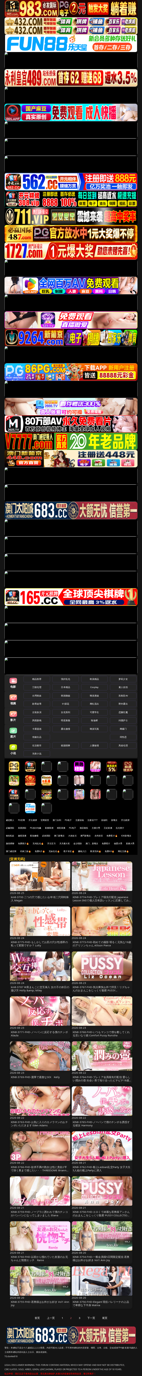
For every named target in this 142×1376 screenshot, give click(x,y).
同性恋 (123, 737)
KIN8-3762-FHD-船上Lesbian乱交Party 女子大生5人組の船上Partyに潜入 (101, 1168)
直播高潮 (49, 827)
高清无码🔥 (95, 851)
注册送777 (92, 820)
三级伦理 (36, 687)
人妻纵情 (94, 745)
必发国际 (46, 835)
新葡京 (114, 820)
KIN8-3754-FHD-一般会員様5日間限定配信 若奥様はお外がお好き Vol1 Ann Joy (101, 1258)
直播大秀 (130, 843)
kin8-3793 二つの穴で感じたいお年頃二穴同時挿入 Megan (40, 898)
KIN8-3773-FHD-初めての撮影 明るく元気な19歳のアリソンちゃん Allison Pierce (102, 943)
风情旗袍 (36, 720)
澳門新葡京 (85, 835)
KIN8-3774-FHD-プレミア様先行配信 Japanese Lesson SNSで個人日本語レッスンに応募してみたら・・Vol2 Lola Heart (101, 900)
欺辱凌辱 (36, 703)
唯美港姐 (94, 695)
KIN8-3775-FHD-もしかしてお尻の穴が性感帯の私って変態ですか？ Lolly (39, 943)
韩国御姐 (65, 695)
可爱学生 (94, 712)
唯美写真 (94, 728)
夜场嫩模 (34, 835)
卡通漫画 (36, 728)
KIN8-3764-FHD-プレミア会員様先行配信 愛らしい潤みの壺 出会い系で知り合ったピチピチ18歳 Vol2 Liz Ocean (101, 1080)
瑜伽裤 (94, 720)
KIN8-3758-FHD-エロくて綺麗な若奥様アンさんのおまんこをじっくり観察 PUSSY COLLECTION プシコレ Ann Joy (101, 1215)
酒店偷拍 (84, 827)
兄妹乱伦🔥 (54, 851)
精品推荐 (36, 679)
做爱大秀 (118, 843)
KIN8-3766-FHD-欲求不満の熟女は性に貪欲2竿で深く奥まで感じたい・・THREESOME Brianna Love (39, 1170)
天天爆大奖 (64, 843)
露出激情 (65, 728)
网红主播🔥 (123, 851)
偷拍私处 (10, 835)
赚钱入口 (82, 851)
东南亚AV (123, 695)
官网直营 (45, 820)
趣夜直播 (22, 835)
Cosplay (94, 687)
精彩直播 (61, 827)
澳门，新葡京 (92, 843)
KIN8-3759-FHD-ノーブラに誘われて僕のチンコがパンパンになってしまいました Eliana (39, 1213)
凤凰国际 (22, 827)
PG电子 (68, 820)
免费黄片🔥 (23, 843)
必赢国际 (10, 827)
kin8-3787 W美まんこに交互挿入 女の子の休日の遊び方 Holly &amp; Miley (40, 988)
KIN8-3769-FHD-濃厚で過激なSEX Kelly (35, 1077)
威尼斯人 (10, 820)
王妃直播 (108, 827)
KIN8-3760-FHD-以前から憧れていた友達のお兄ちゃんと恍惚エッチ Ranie (39, 1258)
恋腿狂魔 (123, 712)
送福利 (104, 820)
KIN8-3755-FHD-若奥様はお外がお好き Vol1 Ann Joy (40, 1303)
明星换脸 (65, 720)
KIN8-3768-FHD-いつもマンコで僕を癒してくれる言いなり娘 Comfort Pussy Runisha (101, 1033)
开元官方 (51, 843)
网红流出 (94, 703)
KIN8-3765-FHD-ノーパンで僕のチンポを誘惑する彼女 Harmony (101, 1123)
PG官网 (21, 820)
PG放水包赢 (35, 827)
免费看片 (106, 843)
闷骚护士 (123, 720)
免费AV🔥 (109, 851)
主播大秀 (96, 827)
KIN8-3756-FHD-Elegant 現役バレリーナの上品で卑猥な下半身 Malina (101, 1303)
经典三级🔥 (25, 851)
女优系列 (65, 712)
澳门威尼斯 (11, 851)
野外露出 (123, 703)
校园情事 (65, 745)
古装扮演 (36, 712)
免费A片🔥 (40, 851)
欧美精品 (94, 679)
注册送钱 (80, 820)
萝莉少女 (123, 679)
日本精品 (65, 687)
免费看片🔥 (112, 835)
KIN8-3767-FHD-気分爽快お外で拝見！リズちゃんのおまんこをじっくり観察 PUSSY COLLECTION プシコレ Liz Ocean (101, 990)
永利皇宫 (99, 835)
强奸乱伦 (65, 679)
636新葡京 (126, 835)
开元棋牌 (33, 820)
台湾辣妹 (36, 695)
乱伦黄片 (120, 827)
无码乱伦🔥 (38, 843)
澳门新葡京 (59, 835)
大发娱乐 (72, 835)
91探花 (65, 703)
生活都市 (36, 745)
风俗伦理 (123, 745)
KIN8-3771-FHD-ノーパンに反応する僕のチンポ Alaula (39, 1033)
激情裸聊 (10, 843)
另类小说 (36, 753)
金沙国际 (77, 843)
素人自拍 (123, 687)
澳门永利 (57, 820)
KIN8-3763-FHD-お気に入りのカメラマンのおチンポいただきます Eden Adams (39, 1123)
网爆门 (123, 728)
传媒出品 (36, 737)
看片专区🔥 (68, 851)
